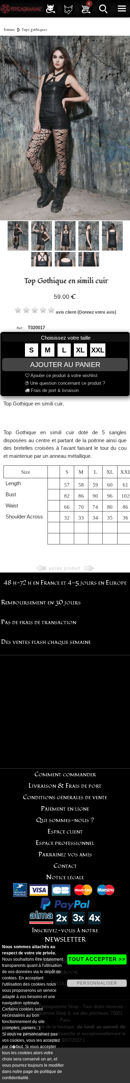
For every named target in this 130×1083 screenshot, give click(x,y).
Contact (65, 866)
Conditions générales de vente (65, 797)
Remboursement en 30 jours (41, 602)
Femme (9, 29)
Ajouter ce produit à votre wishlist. (64, 375)
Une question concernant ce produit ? (67, 383)
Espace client (65, 831)
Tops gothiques (34, 29)
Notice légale (65, 877)
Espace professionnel (65, 843)
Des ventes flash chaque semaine (46, 642)
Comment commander (65, 774)
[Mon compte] (51, 8)
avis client (66, 312)
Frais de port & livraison (54, 390)
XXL (97, 350)
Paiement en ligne (65, 808)
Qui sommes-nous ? (65, 820)
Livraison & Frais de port (65, 785)
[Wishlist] (68, 8)
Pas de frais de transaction (38, 622)
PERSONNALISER (97, 983)
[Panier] (86, 8)
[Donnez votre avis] (97, 312)
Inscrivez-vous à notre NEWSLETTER (65, 935)
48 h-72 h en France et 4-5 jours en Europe (65, 582)
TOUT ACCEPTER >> (96, 959)
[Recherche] (104, 8)
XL (80, 350)
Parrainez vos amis (65, 854)
